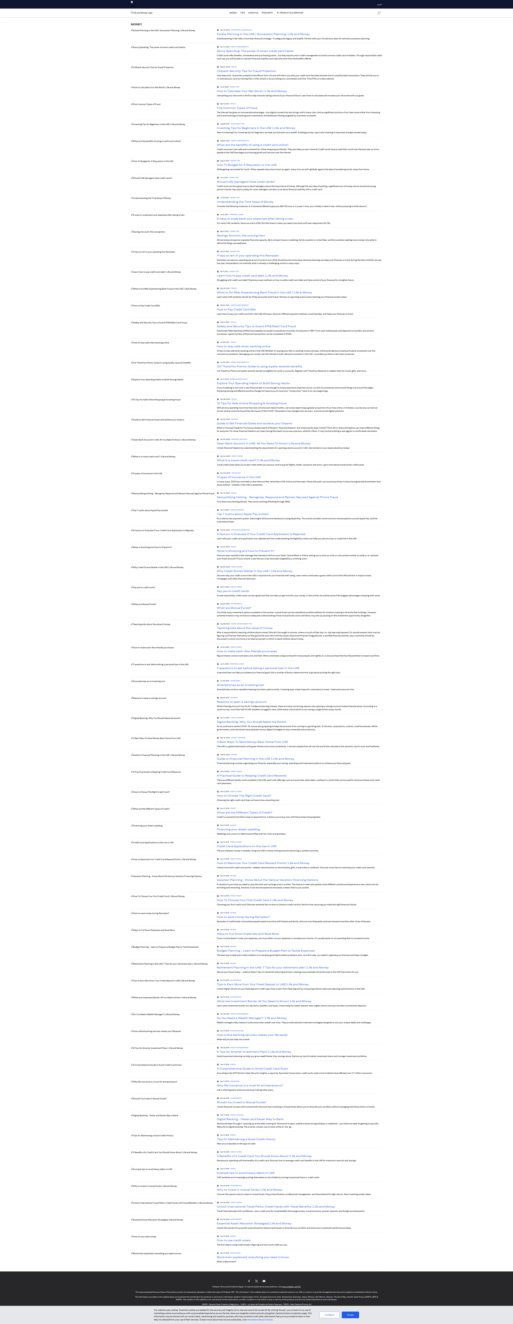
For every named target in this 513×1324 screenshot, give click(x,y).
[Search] (378, 12)
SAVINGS (234, 419)
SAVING (234, 755)
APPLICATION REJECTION (240, 530)
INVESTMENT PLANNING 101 (241, 30)
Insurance (236, 473)
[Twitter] (256, 1281)
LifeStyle (253, 13)
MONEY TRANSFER (238, 738)
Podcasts (267, 13)
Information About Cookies (260, 1319)
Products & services (291, 13)
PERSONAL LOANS (236, 214)
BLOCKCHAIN (235, 1253)
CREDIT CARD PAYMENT (240, 305)
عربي (379, 4)
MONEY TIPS (234, 87)
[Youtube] (264, 1281)
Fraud (234, 67)
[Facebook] (249, 1281)
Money (233, 13)
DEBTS (232, 1169)
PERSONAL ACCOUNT (239, 439)
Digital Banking (237, 510)
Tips (242, 13)
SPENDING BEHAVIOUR (239, 379)
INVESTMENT (236, 681)
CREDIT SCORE (236, 567)
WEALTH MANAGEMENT (240, 1014)
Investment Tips (237, 124)
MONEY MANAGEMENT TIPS (241, 624)
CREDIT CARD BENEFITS (240, 47)
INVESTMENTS (236, 604)
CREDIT (233, 808)
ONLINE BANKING (237, 1031)
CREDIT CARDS (237, 456)
